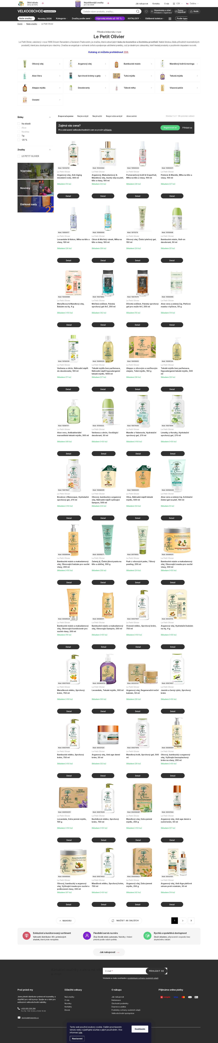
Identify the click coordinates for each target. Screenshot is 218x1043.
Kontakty (156, 4)
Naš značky (69, 997)
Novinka (25, 131)
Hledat (137, 12)
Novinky (68, 1003)
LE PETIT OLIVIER (30, 156)
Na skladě (26, 123)
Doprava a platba (119, 1007)
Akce (24, 127)
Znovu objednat (182, 11)
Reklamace (116, 1000)
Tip (23, 135)
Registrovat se (170, 128)
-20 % (24, 140)
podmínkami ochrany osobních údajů (143, 978)
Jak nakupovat (142, 4)
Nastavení (77, 1038)
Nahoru (67, 921)
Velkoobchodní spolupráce (123, 1013)
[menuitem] (27, 18)
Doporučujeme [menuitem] (65, 116)
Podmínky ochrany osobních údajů (126, 1010)
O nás (166, 4)
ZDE (126, 52)
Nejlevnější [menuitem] (83, 116)
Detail (68, 195)
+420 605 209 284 (28, 1008)
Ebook (67, 1010)
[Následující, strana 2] (183, 920)
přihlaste (108, 130)
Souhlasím (140, 1029)
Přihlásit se (187, 127)
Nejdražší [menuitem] (97, 116)
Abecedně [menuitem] (132, 116)
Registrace (168, 13)
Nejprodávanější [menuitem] (114, 116)
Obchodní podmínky (120, 1003)
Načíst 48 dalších (127, 920)
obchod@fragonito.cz (30, 1018)
